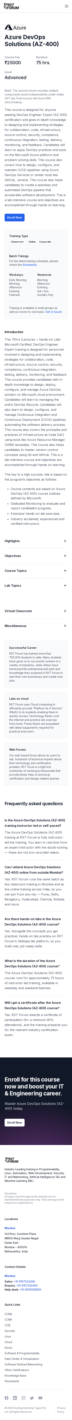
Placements (12, 1381)
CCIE (8, 1325)
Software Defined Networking (23, 1364)
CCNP (8, 1319)
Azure (8, 1347)
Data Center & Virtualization (22, 1358)
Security (10, 1330)
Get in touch (53, 311)
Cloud (8, 1342)
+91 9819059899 (30, 1289)
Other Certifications (17, 1370)
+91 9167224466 (24, 1281)
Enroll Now (14, 217)
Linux (8, 1336)
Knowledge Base (15, 1375)
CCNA (8, 1314)
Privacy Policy (61, 1410)
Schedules (30, 264)
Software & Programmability (22, 1353)
